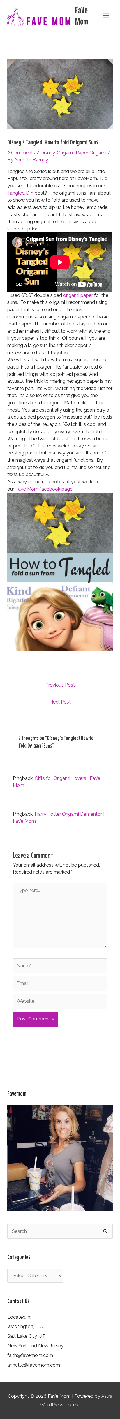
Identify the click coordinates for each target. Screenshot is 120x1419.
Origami (65, 153)
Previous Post (60, 685)
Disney (47, 153)
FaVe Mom (81, 16)
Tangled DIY (20, 193)
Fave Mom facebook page (44, 489)
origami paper (78, 295)
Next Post (60, 702)
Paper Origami (91, 153)
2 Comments (21, 153)
